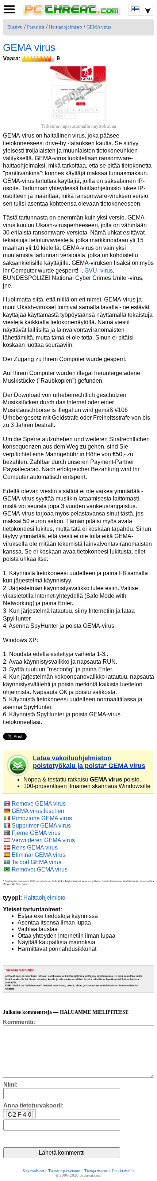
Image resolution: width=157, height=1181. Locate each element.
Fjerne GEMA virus (36, 833)
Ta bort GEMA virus (36, 862)
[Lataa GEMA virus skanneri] (18, 765)
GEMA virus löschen (38, 811)
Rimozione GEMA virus (42, 818)
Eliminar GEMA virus (38, 855)
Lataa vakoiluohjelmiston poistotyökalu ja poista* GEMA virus (89, 761)
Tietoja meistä (96, 1171)
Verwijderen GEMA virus (43, 840)
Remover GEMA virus (40, 869)
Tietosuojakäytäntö (64, 1171)
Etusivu (15, 27)
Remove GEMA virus (39, 804)
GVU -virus (98, 270)
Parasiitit (36, 27)
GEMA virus (99, 27)
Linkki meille (123, 1171)
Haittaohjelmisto (65, 27)
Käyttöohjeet (33, 1171)
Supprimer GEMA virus (41, 825)
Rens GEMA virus (35, 847)
